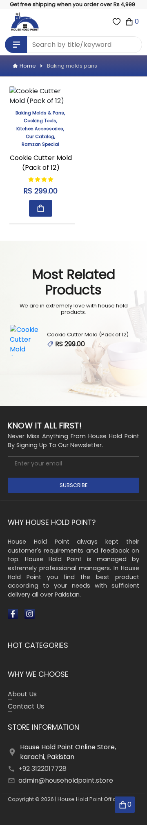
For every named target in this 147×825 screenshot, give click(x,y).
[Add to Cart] (40, 208)
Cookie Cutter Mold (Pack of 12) (41, 162)
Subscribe (73, 485)
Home (28, 65)
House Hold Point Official (90, 799)
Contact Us (26, 706)
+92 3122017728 (42, 768)
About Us (22, 694)
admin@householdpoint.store (65, 780)
